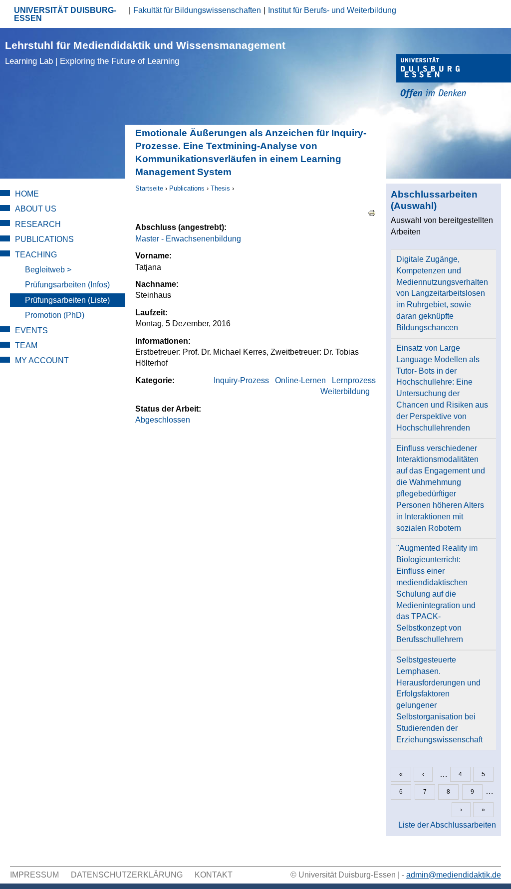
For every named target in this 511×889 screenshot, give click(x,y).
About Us (35, 209)
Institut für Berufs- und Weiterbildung (332, 10)
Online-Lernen (300, 380)
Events (31, 330)
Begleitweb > (48, 269)
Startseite (149, 188)
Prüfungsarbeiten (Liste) (67, 300)
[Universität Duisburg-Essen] (453, 77)
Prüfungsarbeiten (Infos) (67, 284)
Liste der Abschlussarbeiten (447, 825)
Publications (187, 188)
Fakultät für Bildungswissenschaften (197, 10)
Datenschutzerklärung (127, 875)
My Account (42, 360)
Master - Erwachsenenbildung (188, 238)
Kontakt (214, 875)
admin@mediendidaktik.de (453, 875)
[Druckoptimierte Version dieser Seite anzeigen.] (372, 212)
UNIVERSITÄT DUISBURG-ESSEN (65, 14)
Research (38, 224)
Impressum (34, 875)
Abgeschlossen (162, 420)
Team (26, 345)
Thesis (220, 188)
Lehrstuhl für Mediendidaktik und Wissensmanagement (145, 52)
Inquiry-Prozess (241, 380)
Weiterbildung (345, 391)
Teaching (36, 254)
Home (27, 194)
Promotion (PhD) (54, 315)
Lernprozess (354, 380)
